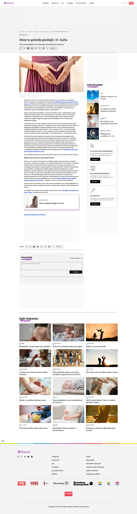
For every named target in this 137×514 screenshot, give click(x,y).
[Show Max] (117, 483)
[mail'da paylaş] (39, 48)
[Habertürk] (21, 483)
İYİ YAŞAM (55, 467)
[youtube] (28, 457)
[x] (21, 457)
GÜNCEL (54, 474)
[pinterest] (32, 457)
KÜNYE (88, 457)
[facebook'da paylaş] (20, 48)
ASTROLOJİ (55, 460)
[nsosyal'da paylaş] (28, 48)
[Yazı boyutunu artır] (47, 48)
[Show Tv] (100, 483)
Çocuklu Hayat (29, 31)
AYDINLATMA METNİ (93, 474)
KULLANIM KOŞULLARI (93, 464)
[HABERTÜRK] (131, 3)
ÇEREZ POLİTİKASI (92, 471)
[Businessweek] (83, 483)
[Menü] (126, 3)
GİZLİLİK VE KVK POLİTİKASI (95, 467)
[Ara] (123, 3)
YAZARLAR (55, 457)
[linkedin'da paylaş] (32, 48)
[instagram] (25, 457)
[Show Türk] (108, 483)
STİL (53, 464)
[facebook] (18, 457)
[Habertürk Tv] (34, 483)
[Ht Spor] (45, 483)
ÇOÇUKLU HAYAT (58, 471)
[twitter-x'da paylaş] (24, 48)
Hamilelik (36, 31)
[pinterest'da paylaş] (43, 48)
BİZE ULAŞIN (90, 460)
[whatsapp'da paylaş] (36, 48)
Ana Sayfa (21, 31)
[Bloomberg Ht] (61, 483)
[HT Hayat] (68, 452)
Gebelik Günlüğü (44, 31)
